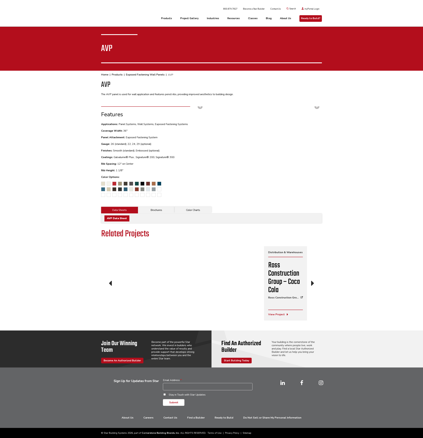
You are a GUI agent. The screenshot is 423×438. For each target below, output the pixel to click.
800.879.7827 (230, 8)
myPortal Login (312, 8)
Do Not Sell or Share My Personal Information (272, 418)
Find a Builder (196, 418)
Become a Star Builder (254, 8)
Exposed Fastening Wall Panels (145, 74)
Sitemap (247, 433)
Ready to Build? (310, 18)
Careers (148, 418)
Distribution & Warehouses (285, 252)
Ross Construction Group (284, 297)
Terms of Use (215, 433)
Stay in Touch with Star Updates (187, 395)
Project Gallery (189, 18)
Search (292, 8)
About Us (285, 18)
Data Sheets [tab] (119, 210)
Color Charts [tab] (193, 210)
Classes (253, 18)
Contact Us (275, 8)
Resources (233, 18)
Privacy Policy (232, 433)
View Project (276, 314)
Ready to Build (224, 418)
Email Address (172, 380)
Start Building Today (236, 360)
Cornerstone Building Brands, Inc (160, 433)
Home (104, 74)
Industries (213, 18)
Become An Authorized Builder (122, 360)
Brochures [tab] (156, 210)
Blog (269, 18)
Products (166, 18)
